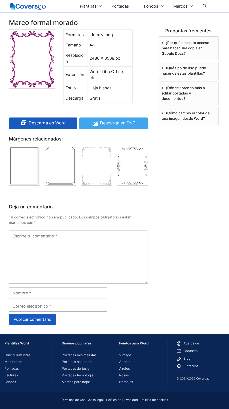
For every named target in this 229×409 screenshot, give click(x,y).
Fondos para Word (134, 343)
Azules (124, 368)
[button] (204, 6)
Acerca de (190, 343)
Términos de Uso (73, 400)
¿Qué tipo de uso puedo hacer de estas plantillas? (184, 71)
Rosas (124, 375)
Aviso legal (96, 400)
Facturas (11, 375)
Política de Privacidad (122, 400)
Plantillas (88, 6)
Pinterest (190, 366)
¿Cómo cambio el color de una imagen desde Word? (186, 116)
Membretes (13, 362)
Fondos (151, 6)
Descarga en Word (47, 123)
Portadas (120, 6)
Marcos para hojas (76, 382)
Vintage (125, 355)
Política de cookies (154, 400)
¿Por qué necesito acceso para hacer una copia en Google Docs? (185, 48)
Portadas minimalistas (79, 355)
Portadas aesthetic (76, 362)
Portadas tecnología (77, 375)
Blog (186, 358)
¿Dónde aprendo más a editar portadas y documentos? (183, 93)
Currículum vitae (17, 355)
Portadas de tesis (75, 368)
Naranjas (126, 382)
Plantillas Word (16, 343)
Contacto (190, 351)
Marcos (180, 6)
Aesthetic (126, 362)
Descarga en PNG (118, 123)
